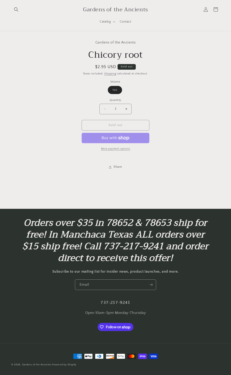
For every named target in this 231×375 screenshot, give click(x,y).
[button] (16, 9)
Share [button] (117, 167)
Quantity (115, 99)
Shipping (110, 73)
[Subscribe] (151, 284)
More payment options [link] (115, 148)
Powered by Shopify (64, 364)
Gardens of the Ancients (36, 364)
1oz (117, 91)
